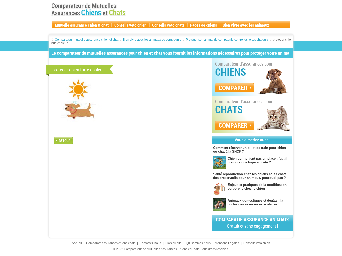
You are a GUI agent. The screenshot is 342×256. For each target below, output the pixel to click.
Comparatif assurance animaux (252, 222)
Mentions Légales (227, 243)
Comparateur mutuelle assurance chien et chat (86, 39)
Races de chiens (203, 25)
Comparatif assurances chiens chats (110, 243)
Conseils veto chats (168, 25)
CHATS (229, 109)
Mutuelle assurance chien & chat (82, 25)
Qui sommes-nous (198, 243)
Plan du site (173, 243)
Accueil (77, 243)
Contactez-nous (150, 243)
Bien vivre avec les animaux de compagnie (152, 39)
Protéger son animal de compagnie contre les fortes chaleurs (227, 39)
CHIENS (230, 72)
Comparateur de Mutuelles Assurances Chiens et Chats (88, 9)
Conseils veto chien (130, 25)
